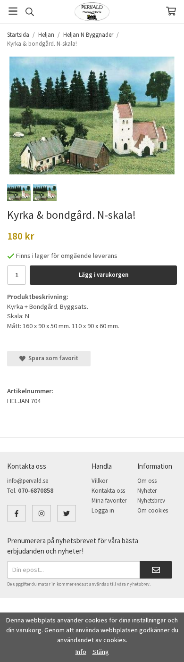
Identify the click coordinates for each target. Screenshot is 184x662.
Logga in (103, 510)
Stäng (100, 651)
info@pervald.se (27, 481)
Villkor (100, 481)
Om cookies (152, 510)
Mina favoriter (109, 501)
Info (80, 651)
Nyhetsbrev (151, 501)
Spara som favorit (51, 358)
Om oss (147, 481)
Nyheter (147, 491)
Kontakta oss (108, 491)
